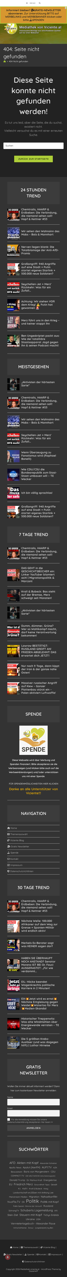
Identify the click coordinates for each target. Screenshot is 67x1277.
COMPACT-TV (17, 1175)
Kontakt (14, 858)
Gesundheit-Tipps (41, 1184)
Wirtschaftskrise (20, 1228)
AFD (12, 1163)
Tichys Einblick (51, 1215)
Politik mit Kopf (49, 1201)
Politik (32, 1201)
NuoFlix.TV (13, 1201)
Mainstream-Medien (18, 1197)
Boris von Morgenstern (36, 1171)
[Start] (4, 61)
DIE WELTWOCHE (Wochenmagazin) (40, 1176)
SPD (56, 1211)
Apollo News (15, 1167)
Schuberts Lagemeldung (36, 1210)
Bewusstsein (16, 1172)
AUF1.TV (47, 1167)
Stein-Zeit (12, 1214)
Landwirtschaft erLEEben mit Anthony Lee (33, 1192)
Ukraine (30, 1219)
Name (10, 1097)
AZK (55, 1167)
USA (38, 1219)
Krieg (46, 1188)
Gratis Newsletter (19, 846)
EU (10, 1184)
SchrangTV (14, 1210)
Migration (34, 1196)
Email (10, 1108)
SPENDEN (38, 20)
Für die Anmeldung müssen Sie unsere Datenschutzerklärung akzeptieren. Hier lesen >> (30, 1120)
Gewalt (54, 1184)
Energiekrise (50, 1180)
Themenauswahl (18, 834)
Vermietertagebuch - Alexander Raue (33, 1223)
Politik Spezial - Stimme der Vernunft (27, 1206)
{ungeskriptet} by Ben (44, 1228)
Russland (48, 1206)
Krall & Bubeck (35, 1188)
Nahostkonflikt (49, 1196)
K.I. (19, 1188)
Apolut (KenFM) (31, 1167)
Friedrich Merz (23, 1184)
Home (13, 828)
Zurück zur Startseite (33, 159)
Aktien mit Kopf (28, 1163)
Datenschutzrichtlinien (21, 871)
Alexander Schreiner (48, 1163)
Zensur (31, 1228)
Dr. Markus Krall (34, 1180)
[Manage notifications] (7, 1257)
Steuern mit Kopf (31, 1214)
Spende (14, 852)
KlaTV (24, 1188)
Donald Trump (17, 1180)
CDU (53, 1171)
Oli (23, 1201)
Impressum (16, 865)
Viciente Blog (17, 840)
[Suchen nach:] (38, 3)
